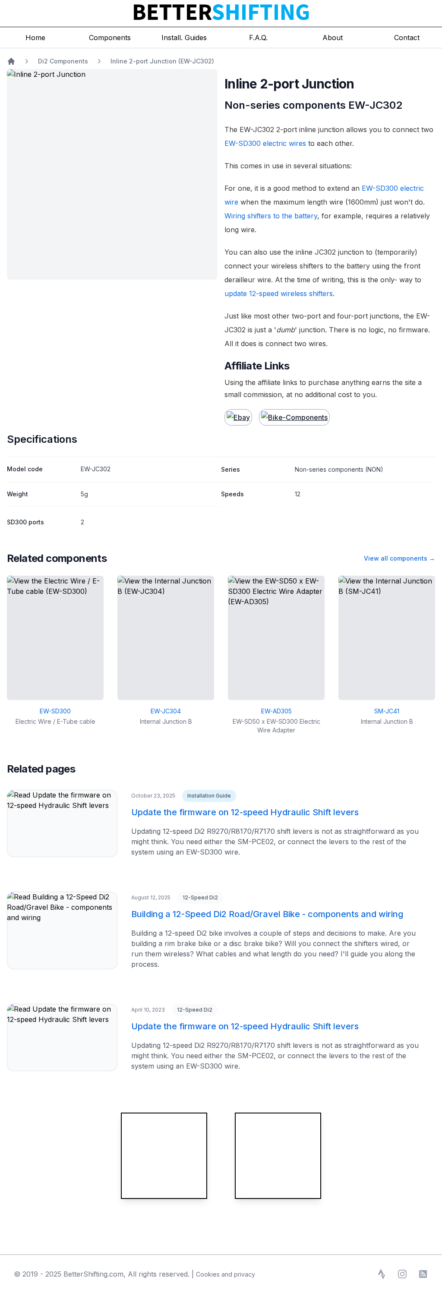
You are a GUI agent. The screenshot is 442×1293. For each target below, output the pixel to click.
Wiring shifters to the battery (270, 215)
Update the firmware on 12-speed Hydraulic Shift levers (245, 812)
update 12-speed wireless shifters (278, 293)
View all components (399, 558)
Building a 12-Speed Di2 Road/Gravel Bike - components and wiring (267, 914)
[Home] (11, 61)
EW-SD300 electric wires (265, 143)
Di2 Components (63, 61)
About (332, 37)
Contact (407, 37)
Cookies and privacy (225, 1274)
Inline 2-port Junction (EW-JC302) (162, 61)
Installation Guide (209, 795)
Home (35, 37)
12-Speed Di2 (200, 897)
